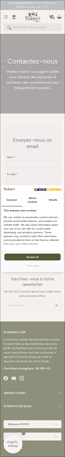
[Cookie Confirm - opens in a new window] (47, 189)
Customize (32, 265)
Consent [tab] (11, 199)
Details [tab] (53, 199)
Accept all (32, 257)
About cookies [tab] (32, 200)
